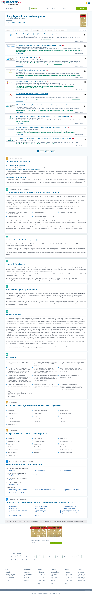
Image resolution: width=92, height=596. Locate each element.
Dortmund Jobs (69, 580)
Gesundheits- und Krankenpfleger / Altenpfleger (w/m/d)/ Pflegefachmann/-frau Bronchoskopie (43, 138)
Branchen (54, 575)
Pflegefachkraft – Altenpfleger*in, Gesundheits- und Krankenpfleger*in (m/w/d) (38, 45)
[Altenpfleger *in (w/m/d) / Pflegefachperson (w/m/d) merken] (85, 82)
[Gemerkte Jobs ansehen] (86, 3)
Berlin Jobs (68, 572)
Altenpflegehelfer (40, 470)
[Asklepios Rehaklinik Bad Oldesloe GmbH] (10, 117)
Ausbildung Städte (56, 572)
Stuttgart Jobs (82, 571)
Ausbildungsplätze (56, 571)
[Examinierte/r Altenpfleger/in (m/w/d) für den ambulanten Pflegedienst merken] (85, 34)
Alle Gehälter (38, 475)
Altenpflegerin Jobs (14, 508)
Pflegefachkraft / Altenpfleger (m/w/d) (27, 57)
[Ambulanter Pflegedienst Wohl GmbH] (10, 35)
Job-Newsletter (56, 543)
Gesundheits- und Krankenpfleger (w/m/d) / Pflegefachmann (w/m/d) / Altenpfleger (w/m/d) (42, 116)
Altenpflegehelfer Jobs (41, 506)
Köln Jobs (68, 571)
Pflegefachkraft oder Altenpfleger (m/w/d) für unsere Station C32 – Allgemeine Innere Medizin (43, 105)
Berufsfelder (54, 574)
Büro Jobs (41, 585)
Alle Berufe (38, 515)
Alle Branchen (12, 480)
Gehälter (54, 580)
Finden (81, 8)
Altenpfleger (12, 470)
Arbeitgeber (8, 572)
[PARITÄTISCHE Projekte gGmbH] (10, 128)
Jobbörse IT (81, 582)
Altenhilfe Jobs (13, 506)
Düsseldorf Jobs (69, 579)
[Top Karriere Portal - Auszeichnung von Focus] (46, 532)
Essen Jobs (81, 572)
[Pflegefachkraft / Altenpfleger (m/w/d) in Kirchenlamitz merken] (85, 94)
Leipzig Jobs (81, 575)
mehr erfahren (19, 41)
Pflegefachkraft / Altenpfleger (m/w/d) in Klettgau (30, 70)
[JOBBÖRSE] (11, 3)
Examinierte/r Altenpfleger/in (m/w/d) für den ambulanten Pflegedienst (36, 34)
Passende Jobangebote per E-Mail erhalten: (39, 540)
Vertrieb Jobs (41, 572)
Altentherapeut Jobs (40, 508)
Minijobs (27, 579)
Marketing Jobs (42, 580)
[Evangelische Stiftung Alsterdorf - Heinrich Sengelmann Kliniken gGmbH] (10, 82)
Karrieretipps (54, 577)
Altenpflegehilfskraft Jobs (69, 506)
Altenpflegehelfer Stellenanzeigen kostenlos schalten (17, 490)
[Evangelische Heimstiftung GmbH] (10, 59)
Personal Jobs (42, 575)
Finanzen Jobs (42, 574)
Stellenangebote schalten (11, 571)
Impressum (8, 579)
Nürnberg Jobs (82, 579)
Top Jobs (27, 575)
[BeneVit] (10, 71)
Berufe (53, 579)
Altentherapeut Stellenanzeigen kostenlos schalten (70, 490)
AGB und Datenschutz (10, 577)
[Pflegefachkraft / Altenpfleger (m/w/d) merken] (85, 58)
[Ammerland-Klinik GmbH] (10, 106)
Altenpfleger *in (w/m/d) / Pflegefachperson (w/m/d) (31, 81)
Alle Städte (27, 572)
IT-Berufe (27, 577)
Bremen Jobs (82, 574)
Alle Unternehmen (28, 574)
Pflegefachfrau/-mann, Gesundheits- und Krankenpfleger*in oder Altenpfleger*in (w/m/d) (41, 127)
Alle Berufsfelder (13, 484)
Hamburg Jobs (69, 574)
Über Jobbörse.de (9, 575)
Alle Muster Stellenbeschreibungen (18, 492)
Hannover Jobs (69, 577)
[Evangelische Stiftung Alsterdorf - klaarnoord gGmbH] (10, 46)
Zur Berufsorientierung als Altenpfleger (15, 22)
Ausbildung (27, 580)
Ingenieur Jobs (42, 571)
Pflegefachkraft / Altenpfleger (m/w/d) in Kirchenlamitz (32, 93)
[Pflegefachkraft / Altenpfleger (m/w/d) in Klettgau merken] (85, 71)
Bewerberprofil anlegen (10, 574)
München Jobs (69, 575)
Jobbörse (45, 593)
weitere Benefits (47, 39)
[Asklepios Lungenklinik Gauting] (10, 140)
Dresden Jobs (82, 577)
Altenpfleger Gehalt (14, 475)
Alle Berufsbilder (66, 470)
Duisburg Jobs (82, 580)
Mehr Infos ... (87, 590)
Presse (7, 580)
